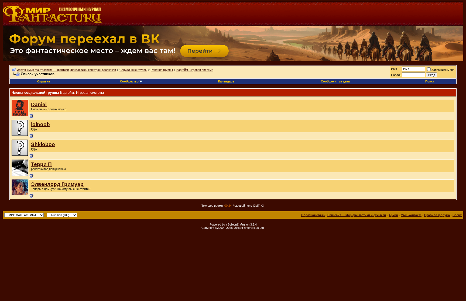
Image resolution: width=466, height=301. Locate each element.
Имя (394, 69)
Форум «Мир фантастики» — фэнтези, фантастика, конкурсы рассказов (66, 69)
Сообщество (129, 81)
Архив (393, 215)
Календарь (226, 81)
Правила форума (437, 215)
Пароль (396, 75)
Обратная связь (313, 215)
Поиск (429, 81)
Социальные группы (133, 69)
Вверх (457, 215)
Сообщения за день (335, 81)
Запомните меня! (443, 69)
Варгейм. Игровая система (194, 69)
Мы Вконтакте (411, 215)
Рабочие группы (162, 69)
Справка (43, 81)
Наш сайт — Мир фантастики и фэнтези (356, 215)
